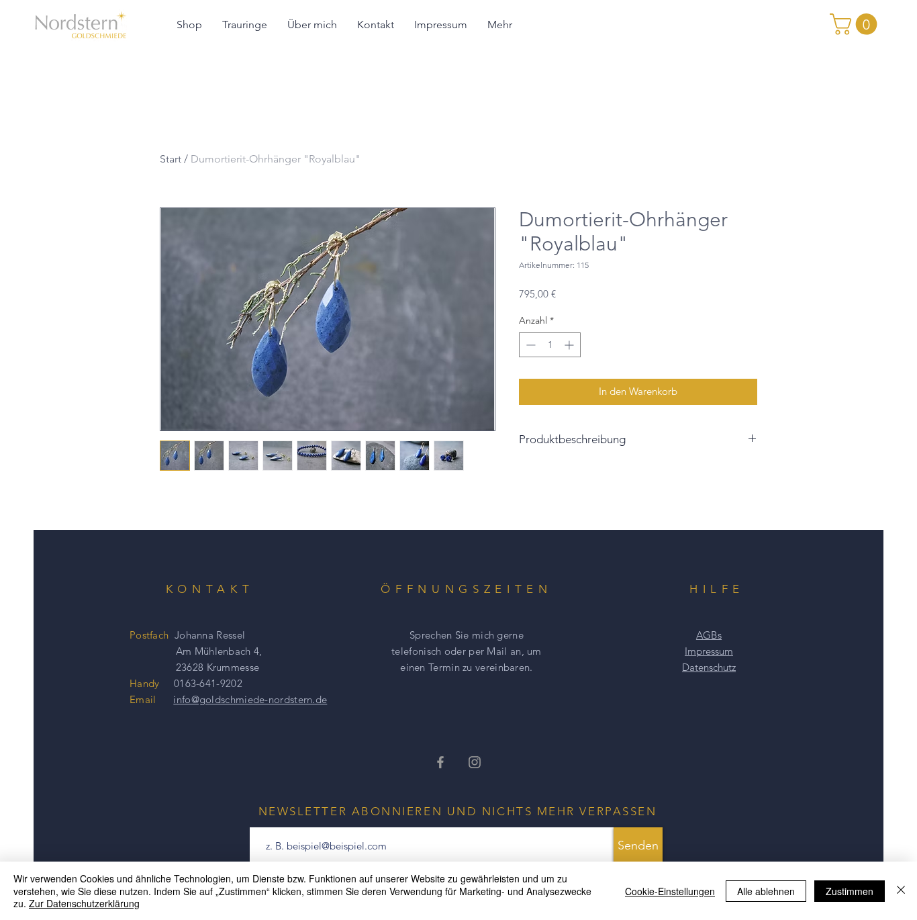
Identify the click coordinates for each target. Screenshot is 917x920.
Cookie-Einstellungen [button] (670, 891)
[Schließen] (901, 890)
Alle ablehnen (766, 891)
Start (170, 158)
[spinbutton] (550, 345)
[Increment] (570, 345)
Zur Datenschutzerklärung (84, 903)
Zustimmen (849, 891)
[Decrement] (529, 345)
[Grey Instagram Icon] (475, 762)
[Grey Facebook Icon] (440, 762)
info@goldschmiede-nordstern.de (250, 699)
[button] (856, 24)
